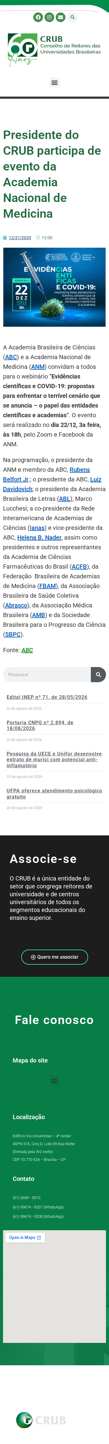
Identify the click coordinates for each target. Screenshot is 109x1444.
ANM (38, 366)
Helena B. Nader (39, 537)
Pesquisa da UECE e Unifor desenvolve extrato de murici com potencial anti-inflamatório (54, 759)
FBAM (47, 586)
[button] (73, 17)
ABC (11, 357)
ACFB (79, 566)
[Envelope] (60, 17)
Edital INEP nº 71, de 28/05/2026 (47, 697)
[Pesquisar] (98, 674)
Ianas (37, 527)
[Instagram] (49, 17)
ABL (64, 498)
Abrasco (16, 605)
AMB (38, 615)
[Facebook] (38, 17)
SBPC (13, 634)
